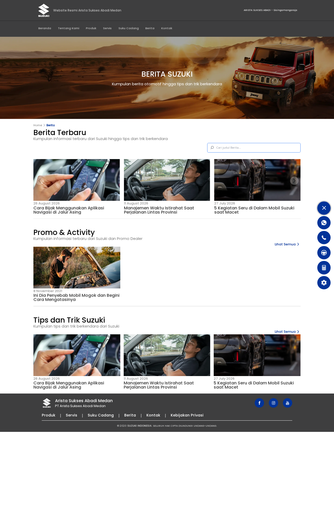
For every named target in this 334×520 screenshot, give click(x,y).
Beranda (44, 28)
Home (37, 125)
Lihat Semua (285, 244)
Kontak (166, 28)
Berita (149, 28)
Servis (107, 28)
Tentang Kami (68, 28)
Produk (91, 28)
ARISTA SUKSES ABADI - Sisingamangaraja (270, 10)
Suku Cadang (128, 28)
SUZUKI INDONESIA (139, 425)
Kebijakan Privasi (187, 415)
